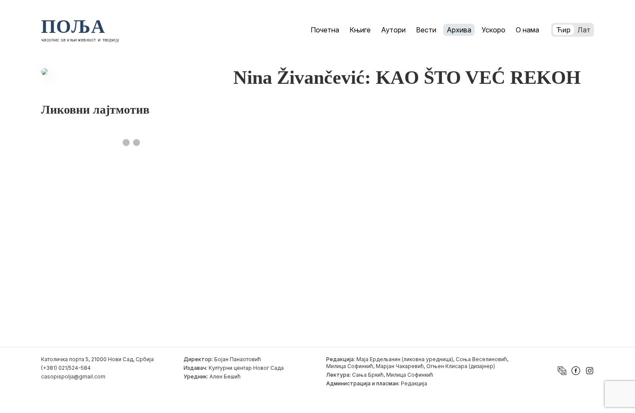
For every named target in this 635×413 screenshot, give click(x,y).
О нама (527, 29)
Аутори (393, 29)
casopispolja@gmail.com (73, 376)
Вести (426, 29)
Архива (459, 29)
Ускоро (493, 29)
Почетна (325, 29)
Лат (584, 29)
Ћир (563, 29)
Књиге (360, 29)
